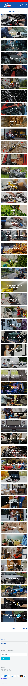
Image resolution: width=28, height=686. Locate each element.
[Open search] (20, 5)
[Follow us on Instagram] (7, 670)
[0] (25, 5)
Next (24, 628)
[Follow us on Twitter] (5, 670)
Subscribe (5, 658)
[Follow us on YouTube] (10, 670)
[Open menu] (2, 5)
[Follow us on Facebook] (2, 670)
